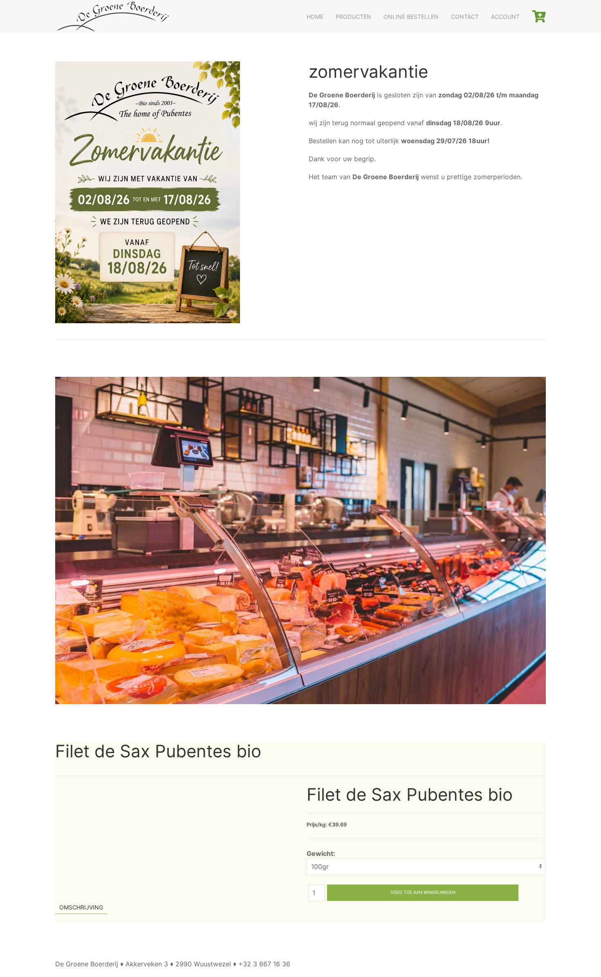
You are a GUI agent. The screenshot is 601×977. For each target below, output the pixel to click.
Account (505, 16)
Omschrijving (81, 907)
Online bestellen (411, 16)
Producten (353, 16)
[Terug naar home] (112, 16)
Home (315, 16)
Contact (465, 16)
